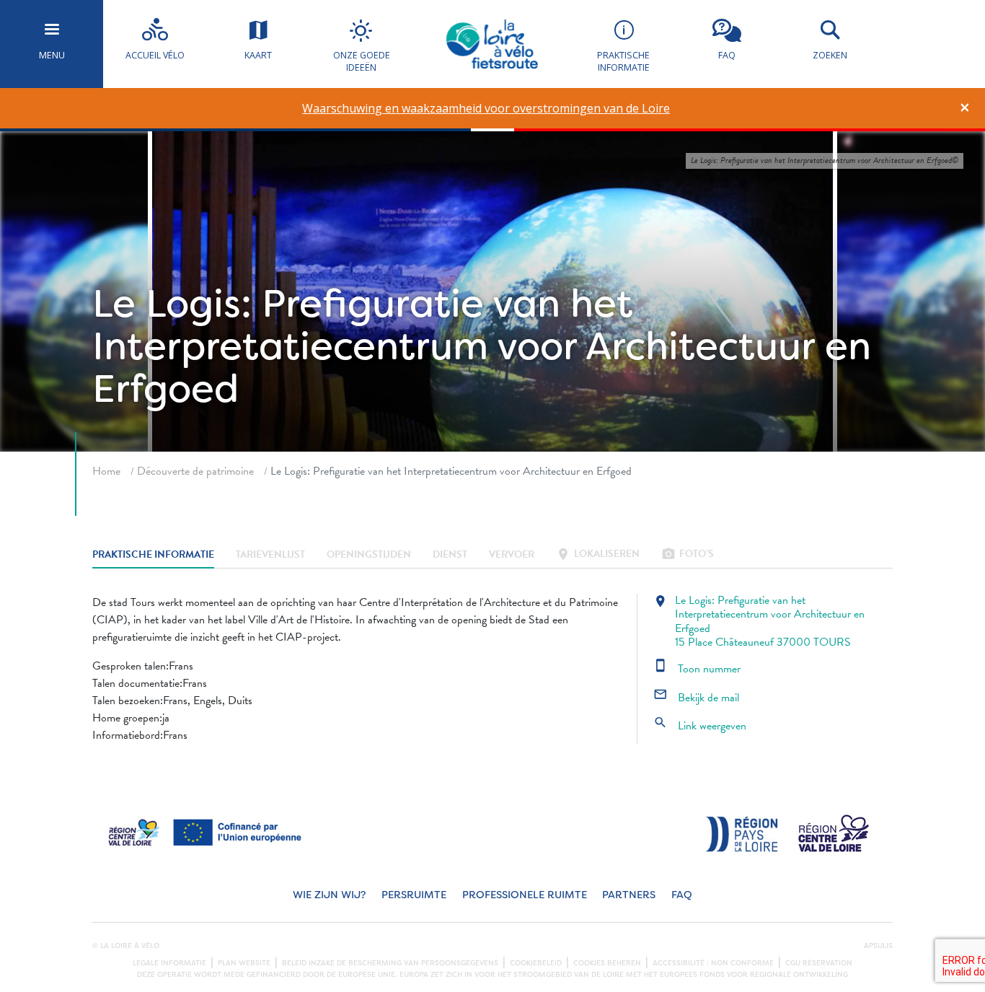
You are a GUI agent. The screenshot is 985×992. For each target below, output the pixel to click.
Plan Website (244, 963)
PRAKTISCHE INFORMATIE (153, 555)
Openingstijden (369, 555)
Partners (628, 895)
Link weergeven (699, 725)
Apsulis (878, 945)
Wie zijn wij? (329, 895)
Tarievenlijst (270, 555)
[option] (486, 108)
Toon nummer (697, 668)
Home (106, 471)
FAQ (681, 895)
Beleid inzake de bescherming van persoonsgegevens (390, 963)
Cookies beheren (607, 963)
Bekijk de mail (696, 697)
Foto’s (687, 555)
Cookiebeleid (536, 963)
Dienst (450, 555)
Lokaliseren (598, 555)
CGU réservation (818, 963)
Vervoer (511, 555)
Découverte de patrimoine (195, 471)
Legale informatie (169, 963)
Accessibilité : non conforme (713, 963)
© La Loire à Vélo (125, 945)
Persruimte (413, 895)
